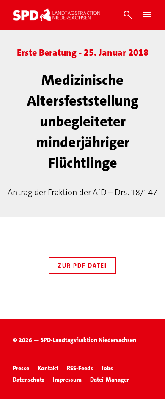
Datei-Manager (109, 379)
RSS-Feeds (80, 368)
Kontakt (48, 368)
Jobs (107, 368)
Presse (21, 368)
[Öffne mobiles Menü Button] (147, 15)
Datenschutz (28, 379)
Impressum (67, 379)
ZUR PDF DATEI (82, 265)
